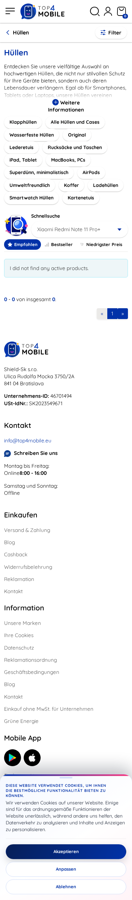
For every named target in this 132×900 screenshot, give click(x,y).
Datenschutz (19, 647)
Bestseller (62, 244)
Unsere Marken (22, 623)
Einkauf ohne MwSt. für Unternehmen (48, 709)
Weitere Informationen (66, 106)
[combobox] (79, 229)
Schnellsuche (45, 216)
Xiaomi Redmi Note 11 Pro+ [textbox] (69, 229)
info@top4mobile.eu (27, 440)
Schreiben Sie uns (36, 453)
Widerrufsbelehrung (28, 567)
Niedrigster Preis (104, 244)
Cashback (15, 554)
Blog (9, 542)
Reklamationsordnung (30, 660)
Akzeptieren (66, 851)
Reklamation (19, 579)
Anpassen (66, 869)
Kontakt (13, 591)
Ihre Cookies (19, 635)
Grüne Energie (21, 721)
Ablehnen (66, 887)
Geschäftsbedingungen (31, 672)
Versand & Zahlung (27, 530)
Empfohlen (26, 244)
